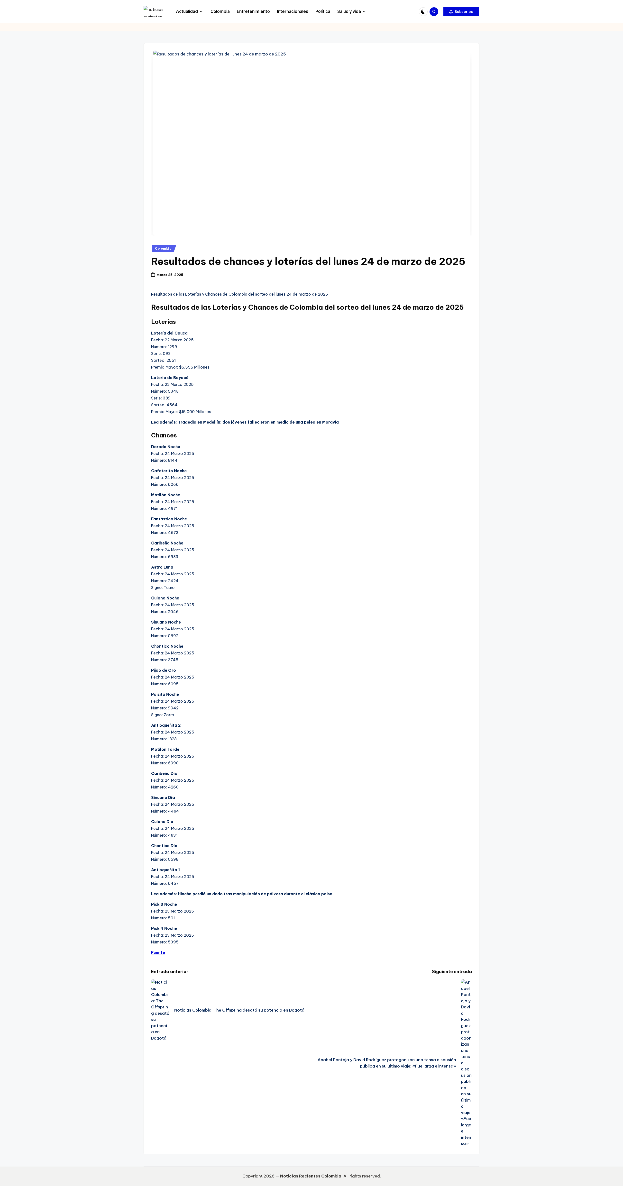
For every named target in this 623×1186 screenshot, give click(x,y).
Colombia (163, 248)
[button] (461, 12)
